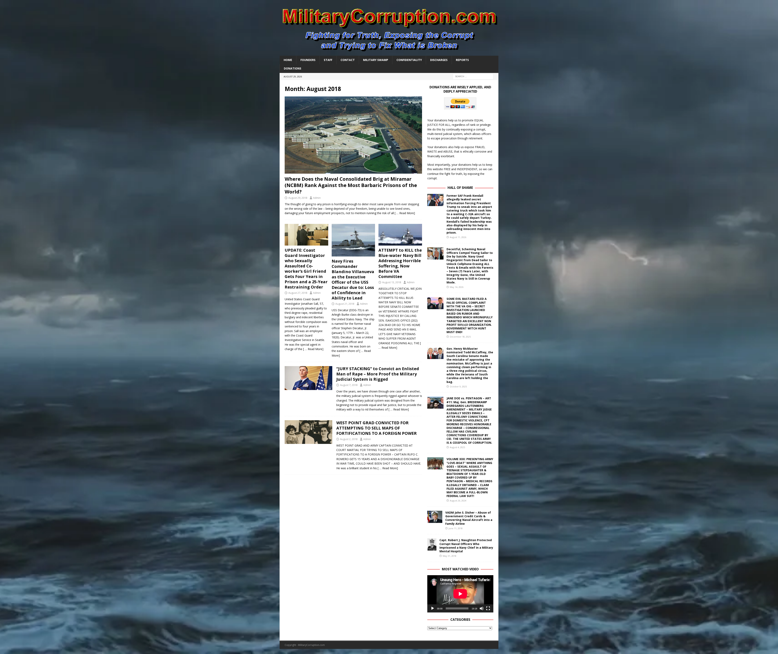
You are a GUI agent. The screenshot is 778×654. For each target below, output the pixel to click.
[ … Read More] (405, 213)
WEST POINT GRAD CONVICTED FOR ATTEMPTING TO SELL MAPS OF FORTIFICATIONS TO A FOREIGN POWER (376, 428)
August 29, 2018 (297, 198)
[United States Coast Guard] (308, 378)
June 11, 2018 (456, 528)
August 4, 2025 (457, 447)
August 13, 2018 (391, 282)
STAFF (328, 60)
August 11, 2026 (458, 237)
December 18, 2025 (460, 336)
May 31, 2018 (449, 555)
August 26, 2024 (458, 500)
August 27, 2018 (297, 293)
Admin (317, 198)
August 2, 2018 (348, 439)
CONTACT (348, 60)
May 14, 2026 (456, 287)
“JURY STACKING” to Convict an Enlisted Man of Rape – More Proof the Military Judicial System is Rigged (377, 374)
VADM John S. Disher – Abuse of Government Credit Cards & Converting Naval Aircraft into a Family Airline (468, 518)
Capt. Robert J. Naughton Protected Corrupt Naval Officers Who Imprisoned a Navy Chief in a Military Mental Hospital (466, 545)
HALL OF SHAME (460, 187)
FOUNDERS (307, 60)
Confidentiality (409, 60)
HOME (288, 60)
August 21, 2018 (344, 304)
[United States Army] (308, 432)
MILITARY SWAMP (375, 60)
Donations (292, 68)
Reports (462, 60)
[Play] (433, 608)
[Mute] (482, 608)
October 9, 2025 (458, 386)
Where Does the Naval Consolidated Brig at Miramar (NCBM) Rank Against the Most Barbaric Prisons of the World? (351, 185)
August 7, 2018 (348, 385)
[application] (460, 593)
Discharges (439, 60)
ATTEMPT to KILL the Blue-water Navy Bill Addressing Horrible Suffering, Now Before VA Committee (400, 263)
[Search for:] (473, 76)
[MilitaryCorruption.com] (389, 53)
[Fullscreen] (488, 608)
